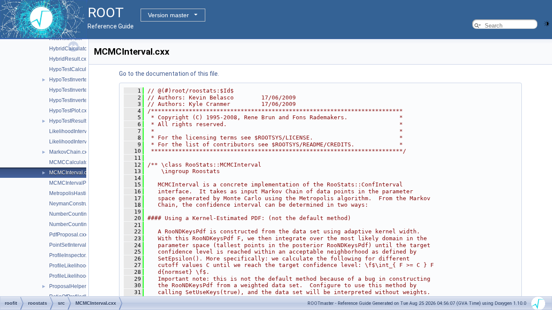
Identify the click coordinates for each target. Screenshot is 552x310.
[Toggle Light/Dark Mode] (547, 23)
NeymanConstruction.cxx (78, 204)
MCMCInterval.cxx (70, 173)
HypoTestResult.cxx (72, 121)
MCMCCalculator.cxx (73, 162)
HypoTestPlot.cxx (69, 111)
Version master (168, 15)
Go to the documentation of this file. (169, 73)
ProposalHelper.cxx (72, 286)
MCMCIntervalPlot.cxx (75, 183)
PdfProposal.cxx (68, 235)
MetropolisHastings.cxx (76, 193)
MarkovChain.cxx (69, 152)
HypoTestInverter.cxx (73, 80)
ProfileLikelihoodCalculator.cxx (85, 266)
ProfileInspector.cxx (71, 255)
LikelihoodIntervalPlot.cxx (79, 142)
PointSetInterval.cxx (72, 245)
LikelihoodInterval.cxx (74, 131)
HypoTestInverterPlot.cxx (78, 90)
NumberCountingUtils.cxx (79, 224)
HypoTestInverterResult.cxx (81, 100)
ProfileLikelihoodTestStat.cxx (82, 276)
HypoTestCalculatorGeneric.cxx (86, 69)
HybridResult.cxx (69, 59)
